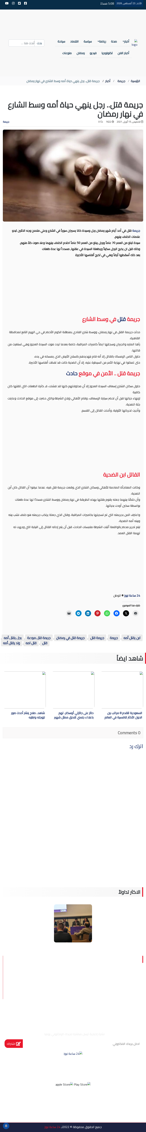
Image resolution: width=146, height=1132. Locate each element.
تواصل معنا (122, 997)
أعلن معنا (96, 1006)
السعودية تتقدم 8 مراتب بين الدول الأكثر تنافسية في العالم (123, 715)
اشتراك (11, 1044)
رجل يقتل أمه (12, 638)
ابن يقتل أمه (132, 638)
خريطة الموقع (93, 997)
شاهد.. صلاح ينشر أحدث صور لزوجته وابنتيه (28, 715)
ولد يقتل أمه (11, 643)
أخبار (107, 81)
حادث (72, 373)
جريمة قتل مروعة (39, 638)
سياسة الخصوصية (116, 988)
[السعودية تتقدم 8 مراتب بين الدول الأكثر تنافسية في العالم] (110, 689)
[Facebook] (88, 1099)
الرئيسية (135, 81)
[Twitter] (78, 1099)
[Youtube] (57, 1099)
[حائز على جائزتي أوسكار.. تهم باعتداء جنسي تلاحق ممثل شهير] (61, 689)
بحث (39, 43)
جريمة (121, 81)
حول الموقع (122, 979)
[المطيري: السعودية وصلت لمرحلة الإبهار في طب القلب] (73, 923)
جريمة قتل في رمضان (70, 638)
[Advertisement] (73, 287)
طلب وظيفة (122, 1006)
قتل (121, 319)
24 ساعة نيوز (132, 595)
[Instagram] (68, 1099)
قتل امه (31, 643)
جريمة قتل (97, 638)
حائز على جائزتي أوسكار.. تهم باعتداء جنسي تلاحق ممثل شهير (74, 715)
